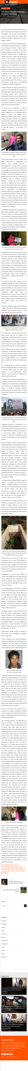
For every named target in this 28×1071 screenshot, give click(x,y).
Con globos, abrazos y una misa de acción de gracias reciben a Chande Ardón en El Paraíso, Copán (13, 1008)
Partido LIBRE (21, 870)
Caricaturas (3, 920)
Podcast (3, 950)
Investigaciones (4, 943)
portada (4, 873)
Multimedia (3, 957)
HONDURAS (5, 870)
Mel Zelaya (13, 870)
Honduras (4, 8)
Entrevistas (3, 934)
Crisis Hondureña (6, 865)
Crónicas (3, 927)
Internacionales (4, 940)
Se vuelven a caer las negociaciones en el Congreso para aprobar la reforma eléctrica (14, 989)
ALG (2, 19)
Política (8, 8)
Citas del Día (4, 924)
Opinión (3, 947)
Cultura (15, 865)
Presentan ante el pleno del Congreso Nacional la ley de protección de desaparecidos (13, 1026)
